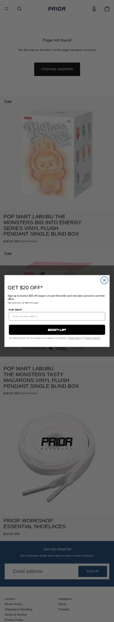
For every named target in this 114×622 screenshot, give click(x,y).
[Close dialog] (104, 280)
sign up (57, 330)
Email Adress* (15, 309)
